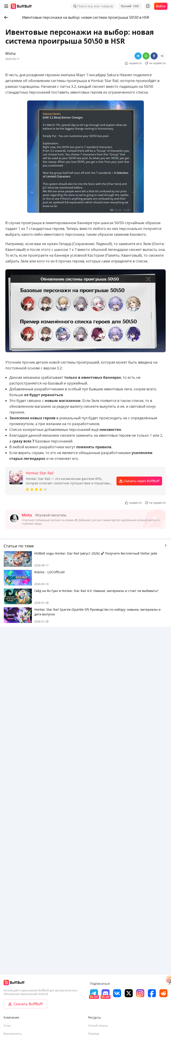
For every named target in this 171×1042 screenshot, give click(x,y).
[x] (129, 993)
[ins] (140, 993)
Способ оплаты (98, 1026)
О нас (7, 1026)
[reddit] (163, 993)
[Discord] (106, 993)
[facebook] (152, 993)
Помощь (93, 1034)
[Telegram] (94, 993)
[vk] (117, 993)
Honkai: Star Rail (39, 473)
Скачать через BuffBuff (141, 481)
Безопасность (13, 1034)
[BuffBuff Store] (21, 6)
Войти (160, 6)
